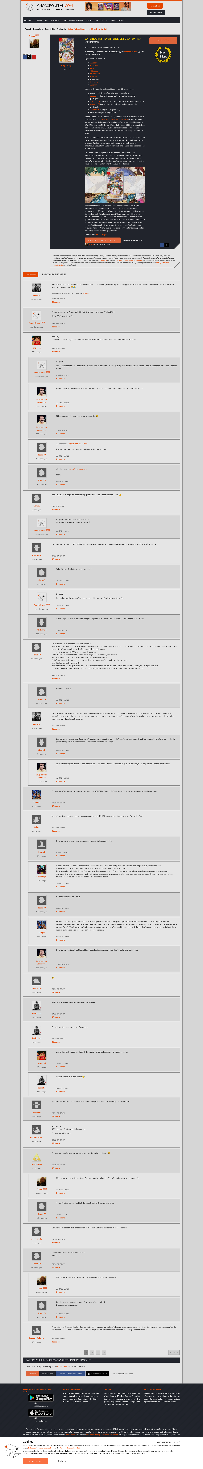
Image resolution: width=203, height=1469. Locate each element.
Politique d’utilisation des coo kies (40, 1448)
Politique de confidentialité (70, 1448)
